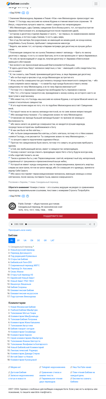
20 (9, 130)
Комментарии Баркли (21, 335)
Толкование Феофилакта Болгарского (29, 344)
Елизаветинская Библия (22, 290)
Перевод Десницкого (21, 253)
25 (9, 151)
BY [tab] (18, 240)
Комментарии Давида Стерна (25, 353)
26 (9, 158)
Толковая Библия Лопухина (23, 319)
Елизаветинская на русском (24, 293)
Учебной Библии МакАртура (23, 310)
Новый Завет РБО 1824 (21, 281)
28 (9, 173)
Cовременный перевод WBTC (25, 265)
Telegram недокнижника (53, 367)
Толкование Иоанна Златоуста (25, 341)
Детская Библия (18, 372)
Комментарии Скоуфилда (22, 332)
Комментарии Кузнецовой (23, 360)
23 (9, 142)
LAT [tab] (52, 240)
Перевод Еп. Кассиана (21, 268)
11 (9, 80)
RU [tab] (11, 240)
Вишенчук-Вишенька (20, 284)
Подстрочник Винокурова (23, 296)
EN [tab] (32, 240)
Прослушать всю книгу (19, 230)
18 (9, 117)
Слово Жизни (16, 271)
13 (9, 92)
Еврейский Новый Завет (22, 278)
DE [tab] (38, 240)
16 (9, 111)
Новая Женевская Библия (23, 307)
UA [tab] (25, 240)
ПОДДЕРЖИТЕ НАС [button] (53, 216)
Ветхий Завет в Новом (21, 356)
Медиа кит (15, 367)
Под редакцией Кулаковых (23, 256)
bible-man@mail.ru (43, 392)
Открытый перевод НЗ (21, 275)
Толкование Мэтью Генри (23, 313)
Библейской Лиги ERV (21, 262)
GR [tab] (45, 240)
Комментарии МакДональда (24, 316)
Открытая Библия (19, 259)
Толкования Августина (21, 325)
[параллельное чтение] (23, 13)
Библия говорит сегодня (22, 328)
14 (9, 99)
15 (9, 105)
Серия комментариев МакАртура (26, 338)
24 (9, 148)
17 (9, 114)
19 (9, 123)
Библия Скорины (18, 287)
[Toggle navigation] (96, 3)
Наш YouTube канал (82, 367)
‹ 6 (9, 13)
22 (9, 139)
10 (9, 77)
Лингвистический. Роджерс (24, 350)
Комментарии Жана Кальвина (25, 322)
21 (9, 133)
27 (9, 164)
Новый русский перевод (22, 250)
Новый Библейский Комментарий (27, 347)
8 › (20, 13)
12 (9, 89)
